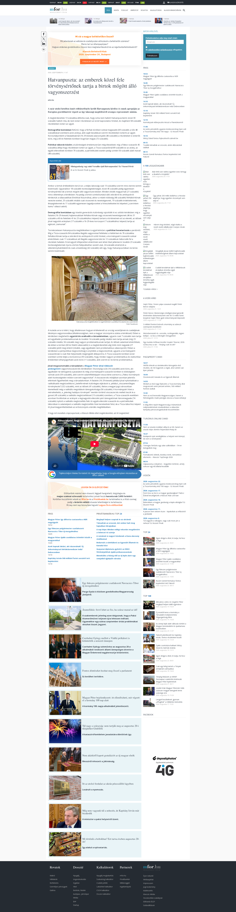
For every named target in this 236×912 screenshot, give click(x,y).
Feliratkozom (152, 55)
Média (75, 898)
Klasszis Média (149, 894)
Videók (116, 10)
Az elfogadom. (164, 49)
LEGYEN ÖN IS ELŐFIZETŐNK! (94, 487)
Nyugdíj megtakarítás (104, 875)
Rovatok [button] (144, 10)
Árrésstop (134, 10)
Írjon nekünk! (148, 876)
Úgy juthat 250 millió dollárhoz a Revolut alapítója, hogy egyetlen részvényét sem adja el (169, 198)
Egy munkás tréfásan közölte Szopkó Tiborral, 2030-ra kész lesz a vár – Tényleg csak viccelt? (164, 343)
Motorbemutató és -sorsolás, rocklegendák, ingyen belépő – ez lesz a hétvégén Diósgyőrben (163, 334)
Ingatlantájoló (125, 886)
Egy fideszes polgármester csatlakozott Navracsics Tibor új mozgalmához (168, 572)
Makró (52, 875)
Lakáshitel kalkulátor (104, 886)
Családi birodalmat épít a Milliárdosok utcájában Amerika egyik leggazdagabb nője (170, 270)
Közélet (52, 68)
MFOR (58, 10)
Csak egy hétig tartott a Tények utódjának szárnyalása (168, 667)
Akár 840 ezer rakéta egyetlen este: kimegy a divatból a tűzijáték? (169, 173)
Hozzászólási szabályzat (152, 898)
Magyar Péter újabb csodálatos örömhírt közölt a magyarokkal (168, 560)
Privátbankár (125, 879)
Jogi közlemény (149, 887)
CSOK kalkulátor (102, 890)
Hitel (75, 886)
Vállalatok (53, 879)
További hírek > (150, 289)
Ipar (74, 901)
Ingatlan (76, 883)
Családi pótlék (102, 883)
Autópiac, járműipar (81, 894)
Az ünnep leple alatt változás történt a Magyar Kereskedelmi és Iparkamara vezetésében (171, 626)
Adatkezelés (148, 890)
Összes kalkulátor (103, 894)
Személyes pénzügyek (58, 886)
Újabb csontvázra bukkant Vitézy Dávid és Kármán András (169, 646)
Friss (108, 10)
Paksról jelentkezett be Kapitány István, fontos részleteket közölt (169, 636)
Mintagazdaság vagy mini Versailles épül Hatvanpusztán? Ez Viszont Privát (102, 166)
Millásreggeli (125, 883)
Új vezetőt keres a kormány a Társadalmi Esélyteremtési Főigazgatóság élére (167, 614)
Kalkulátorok (156, 10)
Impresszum (148, 883)
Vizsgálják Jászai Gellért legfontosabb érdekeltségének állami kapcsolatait (170, 252)
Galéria (52, 890)
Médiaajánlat (148, 879)
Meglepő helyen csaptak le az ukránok (113, 519)
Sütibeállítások (149, 905)
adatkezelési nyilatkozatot (160, 50)
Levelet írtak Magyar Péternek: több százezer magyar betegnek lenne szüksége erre (170, 690)
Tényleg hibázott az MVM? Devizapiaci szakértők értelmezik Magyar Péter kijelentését (169, 679)
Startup (76, 905)
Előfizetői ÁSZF (149, 901)
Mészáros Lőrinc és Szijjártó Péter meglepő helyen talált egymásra (169, 603)
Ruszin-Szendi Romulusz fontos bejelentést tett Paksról (168, 582)
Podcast (124, 10)
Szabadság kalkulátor (104, 879)
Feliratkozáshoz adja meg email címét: (162, 38)
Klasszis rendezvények (172, 10)
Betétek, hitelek (79, 890)
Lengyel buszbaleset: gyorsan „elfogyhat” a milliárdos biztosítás (169, 700)
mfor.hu (123, 875)
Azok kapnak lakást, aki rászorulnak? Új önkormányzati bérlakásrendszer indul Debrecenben (65, 549)
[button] (163, 2)
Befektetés (54, 883)
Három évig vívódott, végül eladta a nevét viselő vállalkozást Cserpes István (169, 225)
